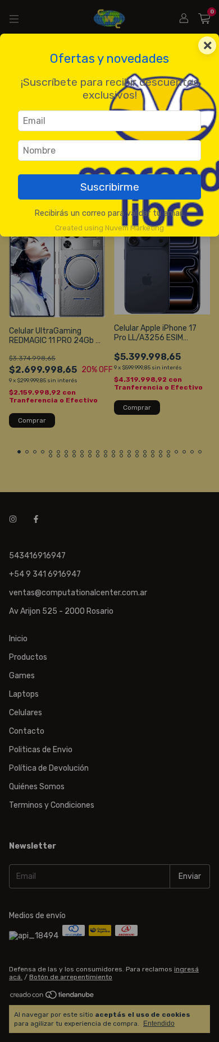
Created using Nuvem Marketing (109, 228)
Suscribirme (109, 186)
